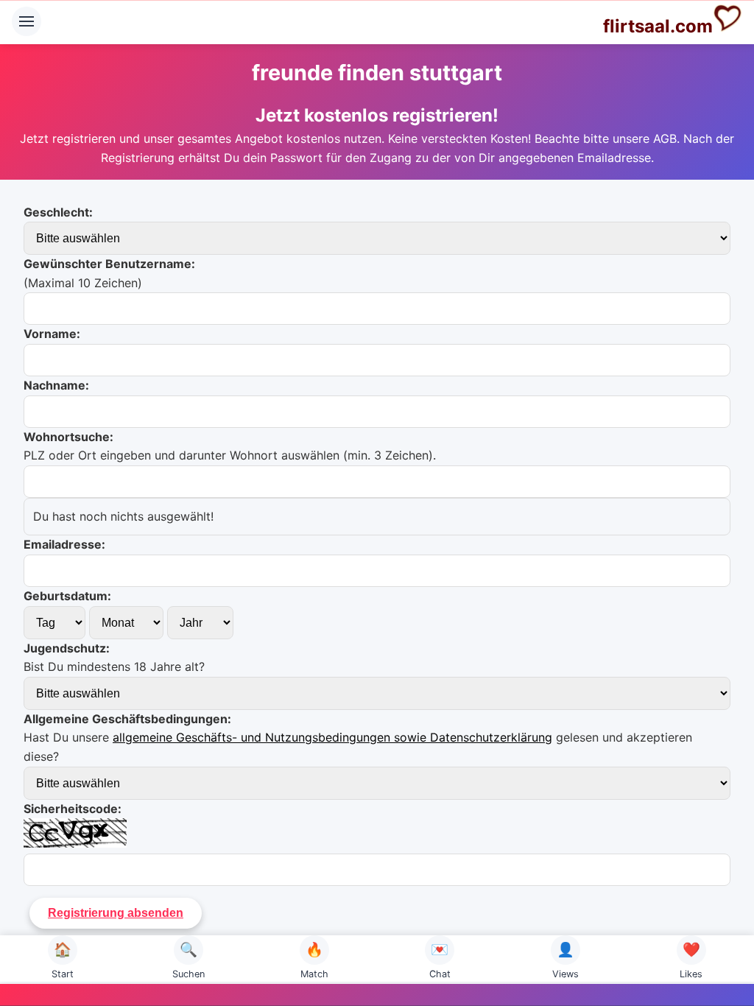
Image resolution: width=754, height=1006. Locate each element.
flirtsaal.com (658, 26)
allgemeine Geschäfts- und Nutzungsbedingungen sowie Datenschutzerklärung (332, 737)
